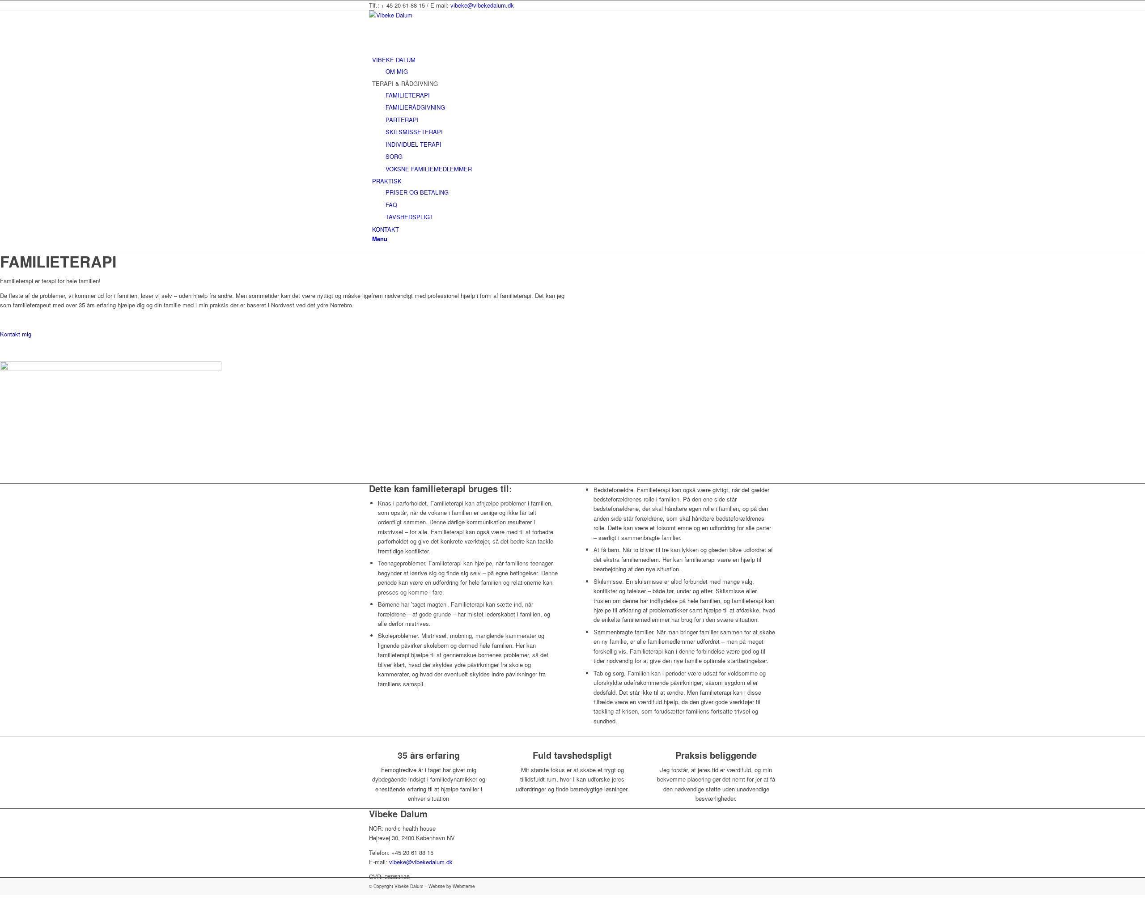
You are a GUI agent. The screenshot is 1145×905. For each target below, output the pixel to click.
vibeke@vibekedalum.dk (482, 5)
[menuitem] (574, 65)
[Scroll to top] (2, 900)
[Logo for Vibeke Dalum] (436, 15)
